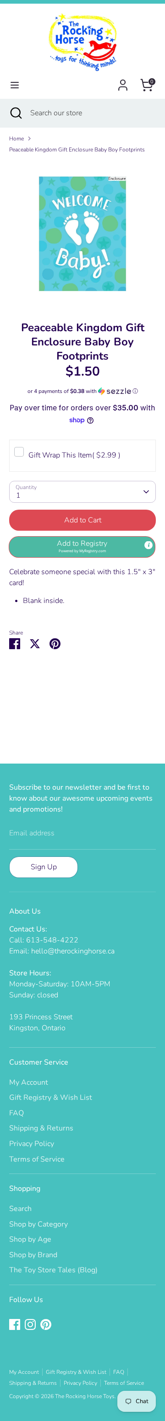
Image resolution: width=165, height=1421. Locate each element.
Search (20, 1209)
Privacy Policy (31, 1144)
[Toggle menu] (15, 85)
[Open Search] (15, 113)
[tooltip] (148, 545)
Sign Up (44, 867)
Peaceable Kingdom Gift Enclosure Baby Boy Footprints (77, 149)
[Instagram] (30, 1324)
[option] (82, 234)
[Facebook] (14, 1324)
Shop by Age (30, 1239)
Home (16, 138)
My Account (28, 1082)
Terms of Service (37, 1159)
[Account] (123, 81)
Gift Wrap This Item (74, 455)
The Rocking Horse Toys (85, 1396)
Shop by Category (38, 1224)
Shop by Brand (33, 1255)
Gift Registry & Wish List (50, 1098)
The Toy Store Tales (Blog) (53, 1270)
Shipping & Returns (41, 1128)
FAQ (16, 1113)
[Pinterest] (45, 1324)
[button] (82, 391)
